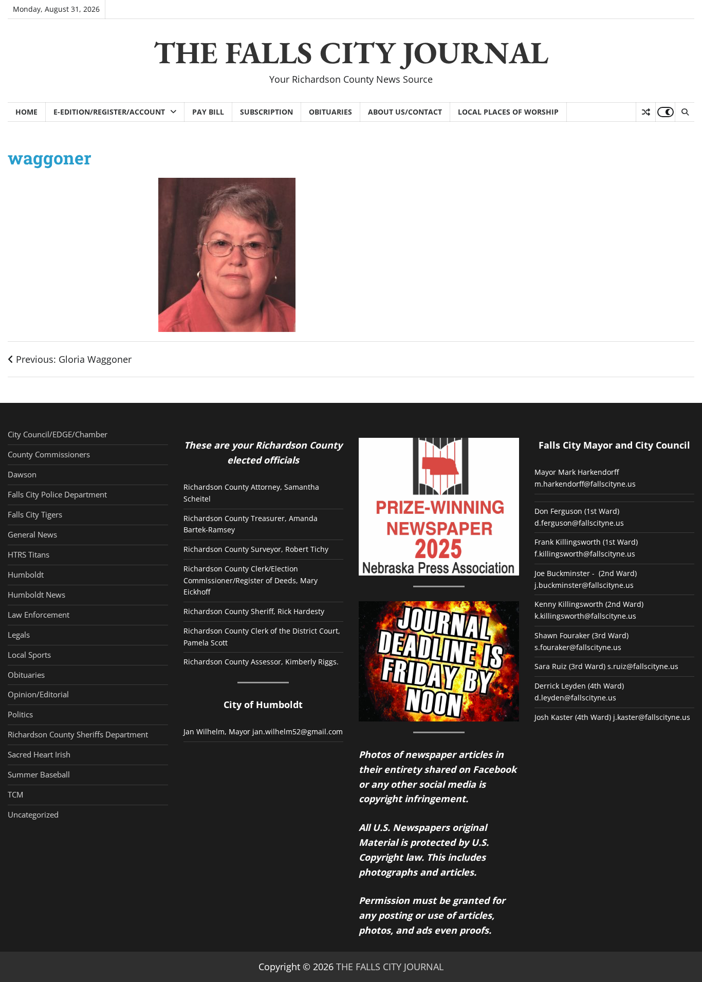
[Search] (684, 112)
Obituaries (330, 112)
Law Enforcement (38, 614)
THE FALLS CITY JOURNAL (351, 52)
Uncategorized (33, 814)
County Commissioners (49, 454)
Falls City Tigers (35, 514)
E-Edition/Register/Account (109, 112)
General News (32, 534)
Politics (20, 714)
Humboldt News (36, 594)
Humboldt (26, 574)
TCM (15, 794)
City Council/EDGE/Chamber (57, 434)
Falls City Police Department (57, 494)
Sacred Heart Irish (39, 754)
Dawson (22, 474)
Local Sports (29, 655)
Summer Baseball (39, 774)
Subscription (266, 112)
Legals (19, 634)
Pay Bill (208, 112)
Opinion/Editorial (38, 694)
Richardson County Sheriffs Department (78, 734)
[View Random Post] (645, 112)
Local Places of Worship (508, 112)
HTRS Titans (28, 554)
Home (26, 112)
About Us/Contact (405, 112)
